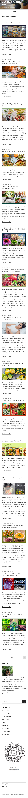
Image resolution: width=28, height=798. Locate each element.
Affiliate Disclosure (7, 786)
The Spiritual (5, 734)
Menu (14, 11)
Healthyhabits (5, 719)
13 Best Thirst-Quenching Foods (13, 400)
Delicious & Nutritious (7, 710)
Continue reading (6, 54)
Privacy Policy (5, 784)
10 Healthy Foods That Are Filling (13, 441)
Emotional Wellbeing (7, 713)
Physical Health (6, 731)
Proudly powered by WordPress (17, 794)
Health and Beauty (6, 716)
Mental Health (5, 728)
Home (3, 722)
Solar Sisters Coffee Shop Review (13, 23)
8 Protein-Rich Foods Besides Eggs (13, 151)
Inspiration (5, 725)
